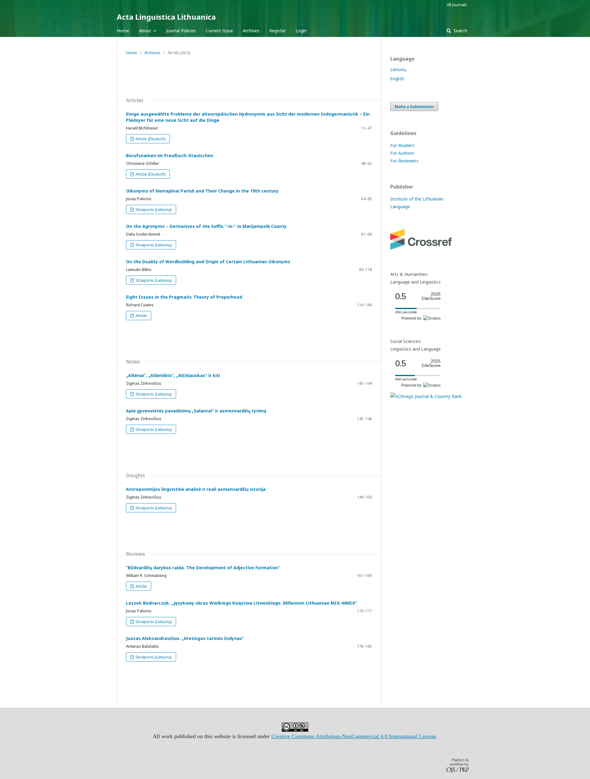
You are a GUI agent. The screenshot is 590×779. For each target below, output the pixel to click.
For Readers (402, 145)
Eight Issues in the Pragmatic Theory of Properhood (184, 297)
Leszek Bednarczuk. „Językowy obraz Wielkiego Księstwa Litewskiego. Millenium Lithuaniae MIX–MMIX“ (241, 603)
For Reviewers (404, 161)
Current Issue (219, 31)
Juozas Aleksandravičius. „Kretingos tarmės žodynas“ (185, 638)
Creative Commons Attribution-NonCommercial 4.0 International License (353, 736)
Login (301, 31)
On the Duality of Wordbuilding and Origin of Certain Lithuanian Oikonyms (208, 261)
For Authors (402, 153)
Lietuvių (398, 69)
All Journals (457, 4)
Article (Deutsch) (150, 138)
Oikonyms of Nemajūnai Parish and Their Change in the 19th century (202, 191)
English (397, 78)
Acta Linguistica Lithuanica (166, 17)
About (145, 31)
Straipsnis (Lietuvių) (153, 209)
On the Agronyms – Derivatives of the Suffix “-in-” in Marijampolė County (206, 226)
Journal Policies (181, 31)
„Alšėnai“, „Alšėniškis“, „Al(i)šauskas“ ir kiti (173, 375)
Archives (251, 31)
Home (123, 31)
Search (459, 31)
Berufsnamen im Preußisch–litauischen (169, 155)
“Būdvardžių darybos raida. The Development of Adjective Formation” (203, 567)
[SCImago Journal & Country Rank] (426, 396)
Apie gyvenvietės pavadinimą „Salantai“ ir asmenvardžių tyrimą (196, 411)
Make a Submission (414, 106)
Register (277, 31)
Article (141, 315)
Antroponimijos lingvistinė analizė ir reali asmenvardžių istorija (196, 489)
